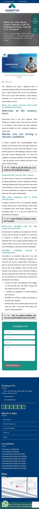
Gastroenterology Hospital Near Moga (13, 454)
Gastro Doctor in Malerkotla (10, 449)
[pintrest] (23, 407)
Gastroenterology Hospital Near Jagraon (14, 463)
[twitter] (15, 407)
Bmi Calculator (7, 419)
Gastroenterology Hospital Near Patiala (13, 461)
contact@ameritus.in (8, 1)
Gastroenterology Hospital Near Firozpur (14, 468)
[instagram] (7, 407)
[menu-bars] (35, 6)
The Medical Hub (9, 36)
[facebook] (3, 407)
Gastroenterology (15, 33)
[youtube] (11, 407)
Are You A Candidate (9, 428)
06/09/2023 (8, 82)
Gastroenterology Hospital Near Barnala (14, 459)
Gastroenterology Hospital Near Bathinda (14, 456)
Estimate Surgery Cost (9, 424)
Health (23, 33)
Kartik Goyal (30, 33)
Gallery (5, 437)
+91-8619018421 (23, 1)
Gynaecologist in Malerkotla (10, 451)
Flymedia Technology (28, 506)
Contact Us (6, 432)
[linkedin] (19, 407)
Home (5, 33)
